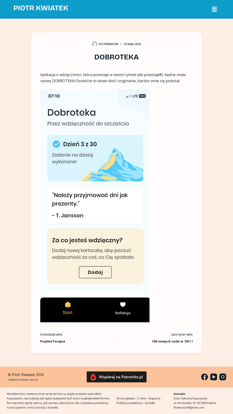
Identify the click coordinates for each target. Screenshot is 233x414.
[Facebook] (204, 376)
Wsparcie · (155, 398)
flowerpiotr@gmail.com (189, 407)
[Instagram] (222, 376)
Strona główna (125, 398)
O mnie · (142, 398)
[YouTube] (213, 376)
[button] (214, 9)
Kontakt (150, 403)
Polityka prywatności (129, 403)
